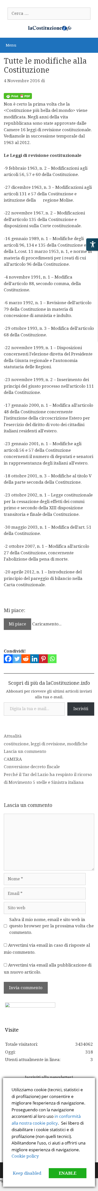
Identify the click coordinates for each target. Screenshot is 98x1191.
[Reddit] (25, 658)
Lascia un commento (25, 751)
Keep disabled (27, 1173)
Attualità (13, 736)
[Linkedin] (34, 658)
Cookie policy (25, 1156)
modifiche (77, 743)
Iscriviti (80, 708)
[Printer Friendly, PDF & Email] (18, 97)
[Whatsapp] (52, 658)
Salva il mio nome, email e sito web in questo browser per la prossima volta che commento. (51, 926)
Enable (67, 1173)
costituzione (16, 743)
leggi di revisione (48, 743)
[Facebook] (8, 658)
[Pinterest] (43, 658)
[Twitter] (17, 658)
